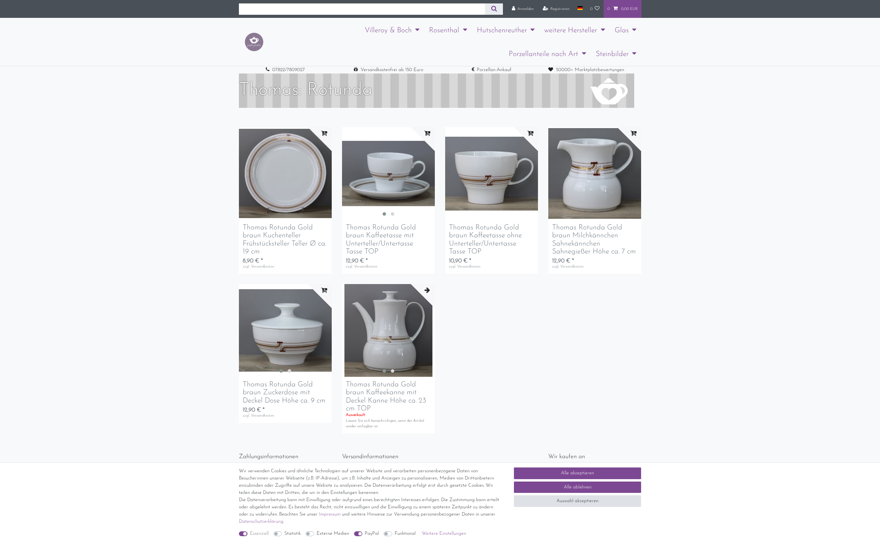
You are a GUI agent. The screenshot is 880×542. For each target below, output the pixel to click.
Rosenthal (444, 30)
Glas (622, 30)
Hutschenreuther (502, 30)
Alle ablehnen (578, 487)
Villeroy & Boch (388, 30)
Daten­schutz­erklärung (261, 521)
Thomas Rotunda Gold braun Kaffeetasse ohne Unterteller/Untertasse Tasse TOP (485, 239)
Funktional (405, 533)
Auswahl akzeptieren (577, 501)
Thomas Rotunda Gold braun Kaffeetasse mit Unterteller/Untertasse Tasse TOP (381, 239)
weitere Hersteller (570, 30)
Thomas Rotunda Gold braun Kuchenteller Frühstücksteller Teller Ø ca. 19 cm (284, 239)
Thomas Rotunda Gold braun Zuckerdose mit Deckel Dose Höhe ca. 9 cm (284, 392)
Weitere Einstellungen (444, 533)
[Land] (579, 8)
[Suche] (494, 9)
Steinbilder (612, 54)
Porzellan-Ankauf (494, 69)
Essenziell (259, 533)
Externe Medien (333, 533)
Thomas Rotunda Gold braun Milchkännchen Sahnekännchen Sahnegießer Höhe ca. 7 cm (594, 239)
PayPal (372, 533)
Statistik (292, 533)
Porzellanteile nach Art (543, 54)
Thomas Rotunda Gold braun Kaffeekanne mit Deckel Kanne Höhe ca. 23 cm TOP (386, 396)
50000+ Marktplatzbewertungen (590, 69)
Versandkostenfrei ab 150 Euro (392, 69)
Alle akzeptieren (577, 473)
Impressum (330, 514)
